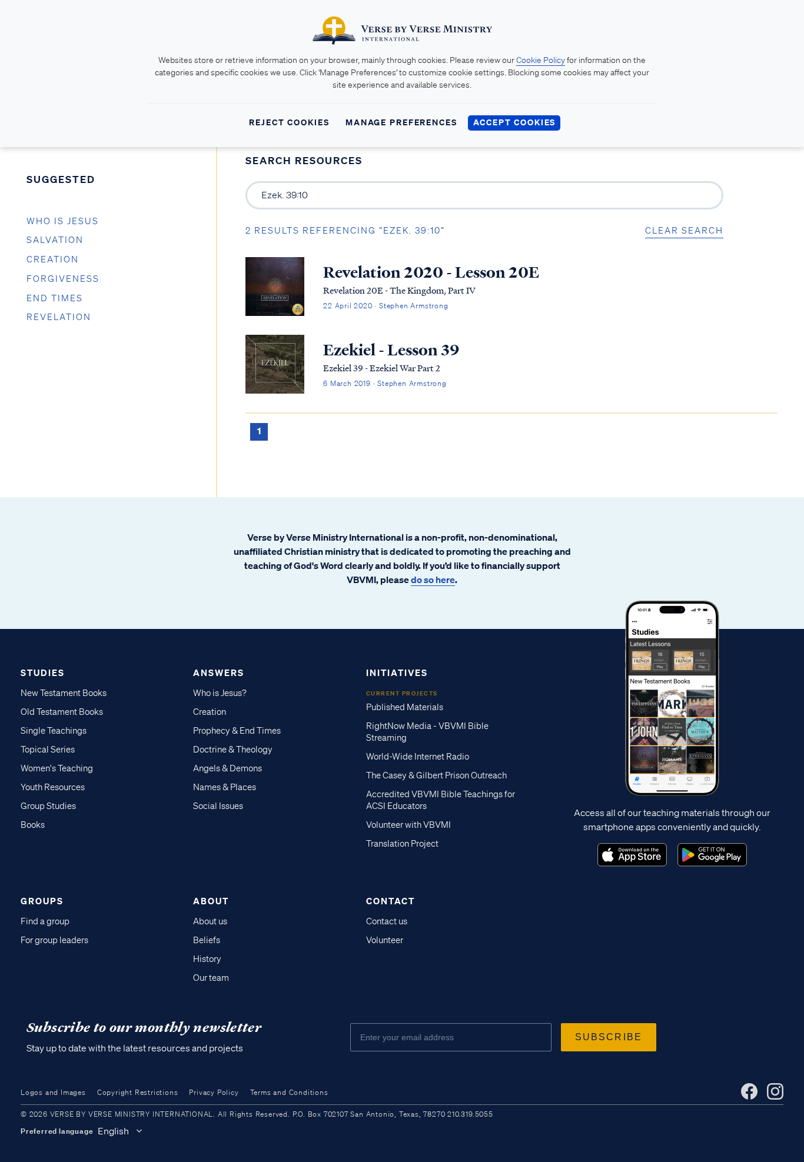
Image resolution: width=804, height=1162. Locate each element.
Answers (218, 672)
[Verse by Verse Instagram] (775, 1091)
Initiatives (397, 672)
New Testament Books (64, 693)
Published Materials (404, 707)
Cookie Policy (540, 60)
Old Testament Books (62, 712)
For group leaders (54, 940)
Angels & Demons (227, 768)
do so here (433, 579)
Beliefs (206, 940)
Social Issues (218, 806)
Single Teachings (54, 730)
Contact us (386, 921)
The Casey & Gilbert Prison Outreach (436, 775)
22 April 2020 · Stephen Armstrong (385, 305)
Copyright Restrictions (137, 1092)
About (211, 901)
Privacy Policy (213, 1092)
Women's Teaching (57, 768)
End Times (54, 298)
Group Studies (48, 806)
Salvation (55, 240)
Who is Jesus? (220, 693)
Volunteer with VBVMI (408, 825)
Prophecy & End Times (237, 730)
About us (210, 921)
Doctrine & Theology (233, 749)
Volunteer (384, 940)
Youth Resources (53, 787)
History (207, 959)
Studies (43, 672)
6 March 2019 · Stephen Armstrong (385, 383)
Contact (390, 901)
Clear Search (684, 230)
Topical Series (48, 749)
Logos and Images (53, 1092)
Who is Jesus (62, 221)
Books (33, 825)
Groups (42, 901)
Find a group (45, 921)
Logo (632, 855)
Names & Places (224, 787)
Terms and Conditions (289, 1092)
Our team (211, 978)
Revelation (58, 317)
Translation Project (402, 843)
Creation (52, 259)
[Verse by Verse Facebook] (749, 1091)
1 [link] (259, 431)
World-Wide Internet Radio (417, 756)
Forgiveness (62, 279)
